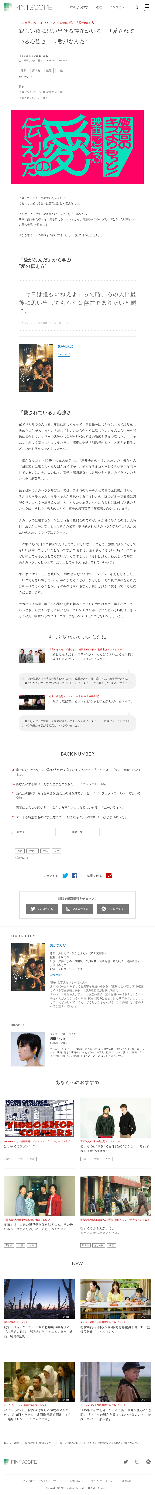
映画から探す (79, 7)
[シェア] (72, 875)
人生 (60, 70)
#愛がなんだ (25, 77)
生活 (49, 70)
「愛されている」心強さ (33, 97)
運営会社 (126, 1481)
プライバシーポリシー (103, 1481)
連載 (99, 7)
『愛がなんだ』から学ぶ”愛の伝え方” (41, 92)
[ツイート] (63, 875)
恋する (36, 70)
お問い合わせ (77, 1481)
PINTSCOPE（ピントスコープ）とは (42, 1481)
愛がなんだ (65, 346)
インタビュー (118, 7)
